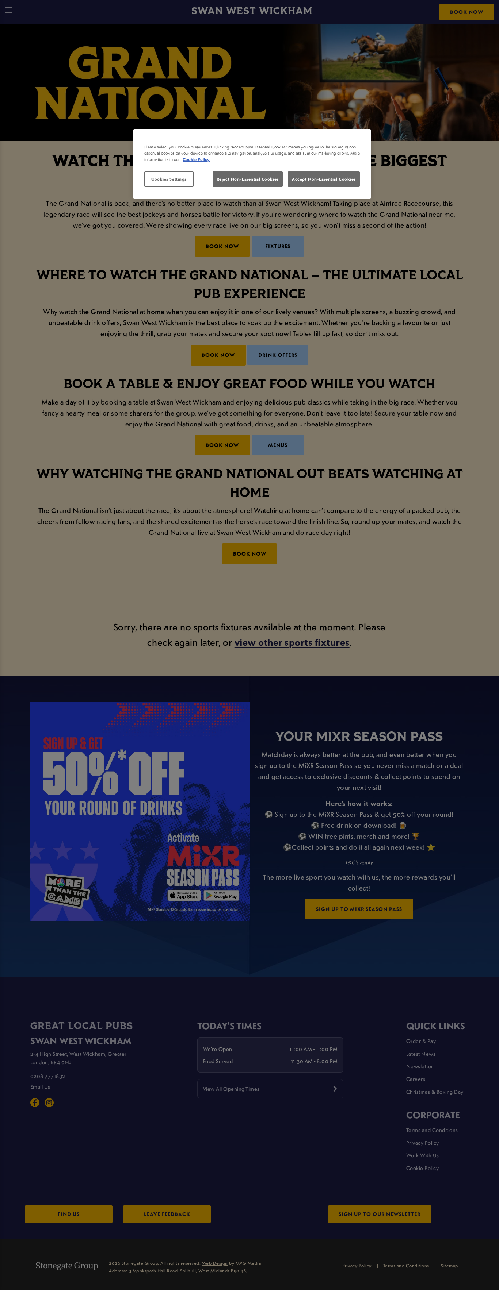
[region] (252, 164)
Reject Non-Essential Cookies (248, 179)
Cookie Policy (196, 159)
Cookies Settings (169, 179)
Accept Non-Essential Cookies (324, 179)
